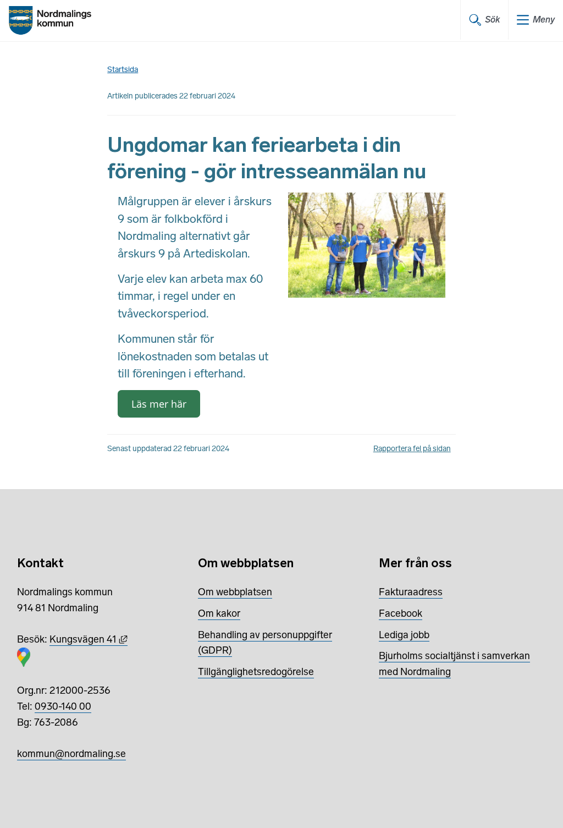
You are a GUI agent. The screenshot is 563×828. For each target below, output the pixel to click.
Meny (544, 19)
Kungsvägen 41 (88, 639)
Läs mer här (158, 403)
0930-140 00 (63, 706)
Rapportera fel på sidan (412, 448)
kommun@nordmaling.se (71, 754)
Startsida (122, 69)
